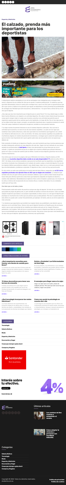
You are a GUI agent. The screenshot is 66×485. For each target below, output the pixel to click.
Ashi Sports (23, 147)
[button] (3, 2)
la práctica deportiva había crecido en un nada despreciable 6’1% (30, 159)
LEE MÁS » (4, 275)
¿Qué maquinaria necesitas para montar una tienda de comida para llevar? (15, 263)
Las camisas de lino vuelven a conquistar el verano (54, 415)
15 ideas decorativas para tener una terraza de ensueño (16, 282)
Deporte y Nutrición (8, 19)
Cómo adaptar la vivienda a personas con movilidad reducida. (52, 433)
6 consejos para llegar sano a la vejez (49, 281)
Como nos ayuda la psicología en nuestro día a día (47, 300)
